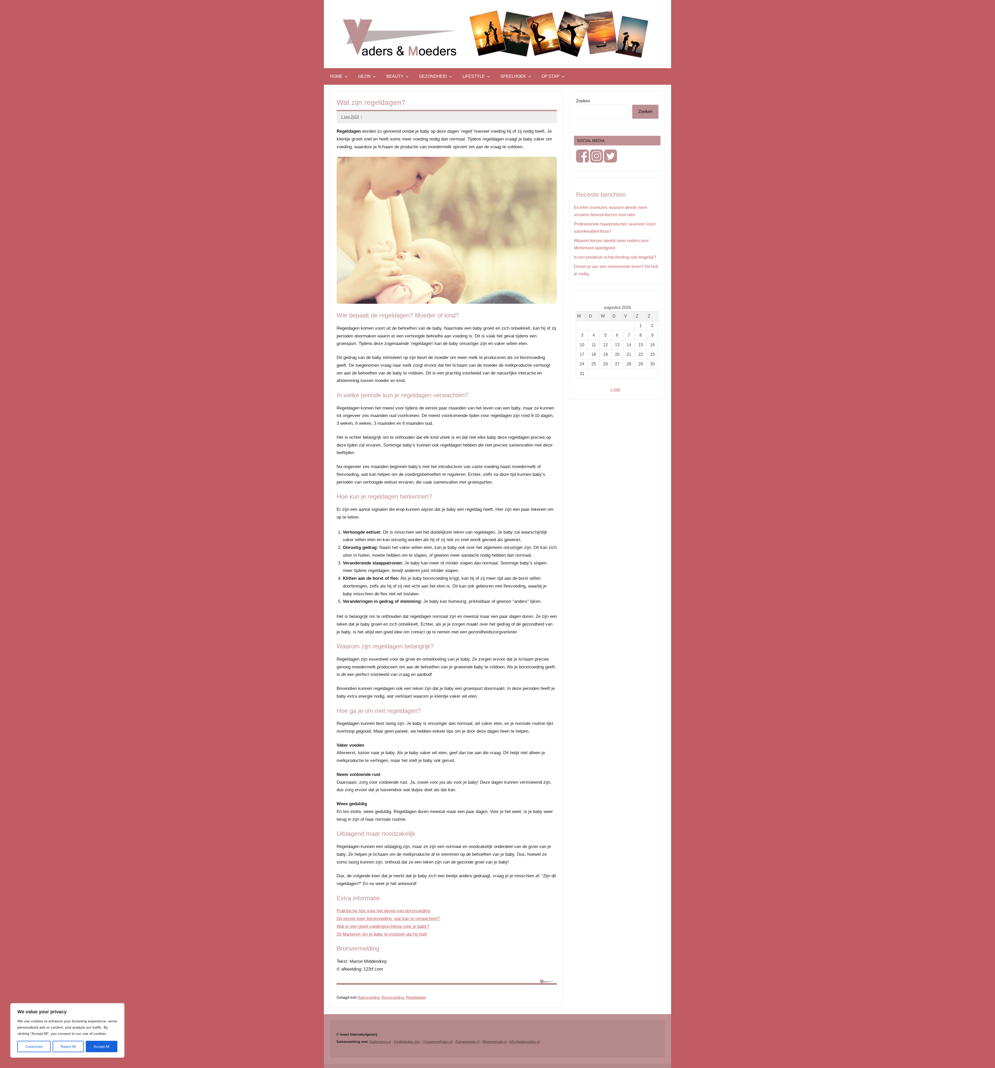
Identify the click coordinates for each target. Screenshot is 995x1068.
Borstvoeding (393, 997)
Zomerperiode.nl (467, 1042)
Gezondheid (433, 76)
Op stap (550, 76)
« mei (615, 389)
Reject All (68, 1046)
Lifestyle (474, 76)
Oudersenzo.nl (380, 1042)
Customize (34, 1046)
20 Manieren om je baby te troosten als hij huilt (382, 934)
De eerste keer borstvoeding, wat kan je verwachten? (388, 918)
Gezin (364, 76)
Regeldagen (416, 997)
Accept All (101, 1046)
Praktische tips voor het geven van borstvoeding (383, 910)
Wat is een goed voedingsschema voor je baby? (383, 926)
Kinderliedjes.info (407, 1042)
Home (336, 76)
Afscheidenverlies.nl (524, 1042)
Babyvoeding (369, 997)
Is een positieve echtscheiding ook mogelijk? (615, 257)
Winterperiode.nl (494, 1042)
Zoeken (583, 101)
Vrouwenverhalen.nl (437, 1042)
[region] (67, 1030)
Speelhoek (513, 76)
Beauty (394, 76)
